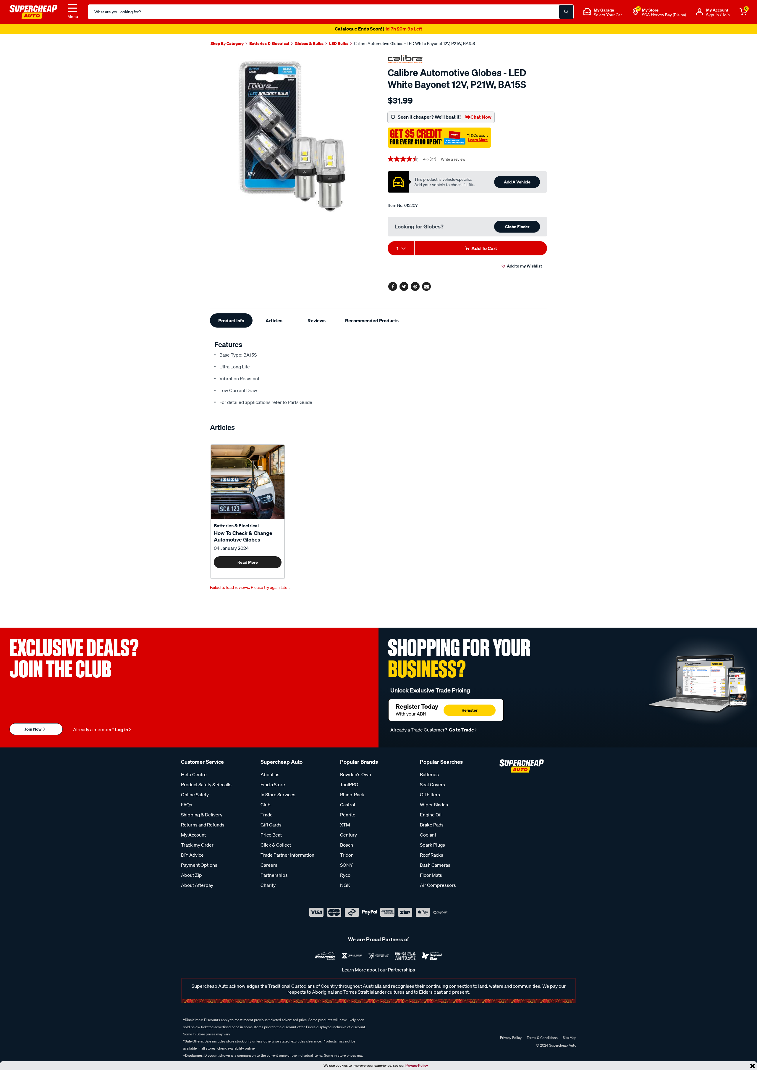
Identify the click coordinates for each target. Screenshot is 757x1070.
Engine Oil (430, 815)
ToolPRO (349, 784)
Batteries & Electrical (236, 525)
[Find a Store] (635, 12)
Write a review (453, 159)
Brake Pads (432, 825)
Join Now (33, 729)
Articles (274, 320)
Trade (267, 815)
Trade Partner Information (287, 855)
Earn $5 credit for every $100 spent (378, 29)
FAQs (186, 805)
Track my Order (197, 845)
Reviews (317, 320)
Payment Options (199, 865)
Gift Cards (271, 825)
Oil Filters (430, 794)
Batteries (429, 774)
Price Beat (271, 835)
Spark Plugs (432, 845)
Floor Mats (431, 875)
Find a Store (273, 784)
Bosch (346, 845)
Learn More (478, 139)
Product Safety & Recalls (206, 784)
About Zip (191, 875)
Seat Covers (432, 784)
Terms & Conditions (542, 1037)
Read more (247, 562)
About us (270, 774)
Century (348, 835)
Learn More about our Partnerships (378, 970)
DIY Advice (192, 855)
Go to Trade (461, 730)
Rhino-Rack (352, 794)
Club (266, 805)
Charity (268, 885)
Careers (269, 865)
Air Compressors (438, 885)
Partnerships (274, 875)
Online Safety (195, 794)
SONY (346, 865)
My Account (193, 835)
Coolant (428, 835)
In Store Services (278, 794)
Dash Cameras (435, 865)
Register (470, 710)
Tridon (347, 855)
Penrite (347, 815)
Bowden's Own (355, 774)
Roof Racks (431, 855)
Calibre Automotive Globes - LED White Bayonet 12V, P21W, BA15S (414, 43)
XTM (345, 825)
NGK (345, 885)
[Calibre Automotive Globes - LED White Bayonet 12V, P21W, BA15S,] (292, 136)
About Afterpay (197, 885)
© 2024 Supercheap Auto (555, 1045)
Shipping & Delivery (201, 815)
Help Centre (194, 774)
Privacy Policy (416, 1065)
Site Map (569, 1037)
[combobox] (401, 248)
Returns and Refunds (202, 825)
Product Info (231, 320)
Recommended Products (372, 320)
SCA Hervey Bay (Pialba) (664, 14)
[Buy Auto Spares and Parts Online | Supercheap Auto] (33, 11)
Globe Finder (517, 226)
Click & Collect (276, 845)
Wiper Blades (434, 805)
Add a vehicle (517, 182)
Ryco (345, 875)
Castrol (347, 805)
